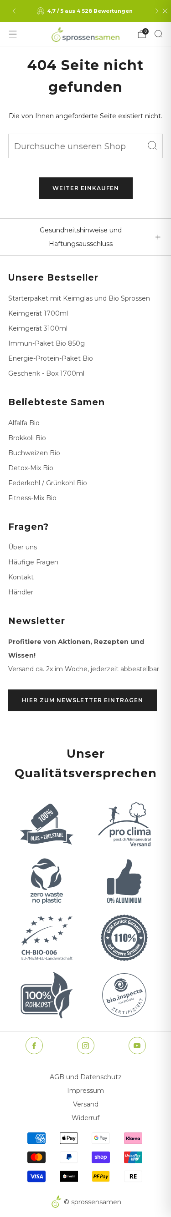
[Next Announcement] (156, 10)
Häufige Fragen (33, 562)
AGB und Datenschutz (86, 1077)
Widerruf (85, 1118)
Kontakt (21, 577)
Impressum (85, 1090)
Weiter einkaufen (85, 188)
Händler (20, 592)
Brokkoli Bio (27, 438)
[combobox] (85, 146)
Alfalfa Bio (24, 423)
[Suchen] (158, 33)
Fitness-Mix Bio (32, 498)
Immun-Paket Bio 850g (46, 343)
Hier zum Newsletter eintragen (82, 700)
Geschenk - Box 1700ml (46, 373)
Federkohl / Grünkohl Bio (47, 483)
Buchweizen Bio (34, 453)
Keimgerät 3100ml (37, 328)
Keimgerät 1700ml (38, 313)
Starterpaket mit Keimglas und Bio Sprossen (79, 298)
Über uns (22, 547)
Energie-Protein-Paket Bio (50, 358)
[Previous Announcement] (14, 10)
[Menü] (12, 34)
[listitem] (86, 11)
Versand (85, 1104)
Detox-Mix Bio (30, 468)
